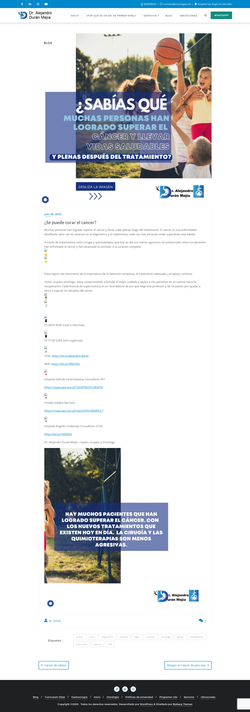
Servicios (189, 697)
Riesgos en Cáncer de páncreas (186, 665)
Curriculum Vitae (55, 697)
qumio (180, 636)
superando (81, 644)
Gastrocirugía (79, 697)
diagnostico (107, 636)
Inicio (97, 697)
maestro (150, 636)
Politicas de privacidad (139, 697)
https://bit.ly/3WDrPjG (65, 364)
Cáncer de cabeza (55, 665)
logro (137, 636)
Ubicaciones (208, 697)
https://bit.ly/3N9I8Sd (58, 434)
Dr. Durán (54, 620)
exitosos (124, 636)
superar (97, 644)
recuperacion (196, 636)
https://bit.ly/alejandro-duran (70, 356)
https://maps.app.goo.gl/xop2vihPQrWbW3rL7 (73, 410)
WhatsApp (221, 15)
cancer (79, 636)
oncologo (166, 636)
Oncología (113, 697)
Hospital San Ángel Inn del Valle (214, 4)
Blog (35, 697)
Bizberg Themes (183, 704)
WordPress (146, 704)
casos (92, 636)
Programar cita (168, 697)
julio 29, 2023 (52, 214)
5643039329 (150, 4)
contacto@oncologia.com (177, 4)
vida (110, 644)
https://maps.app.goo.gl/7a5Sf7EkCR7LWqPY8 (73, 387)
